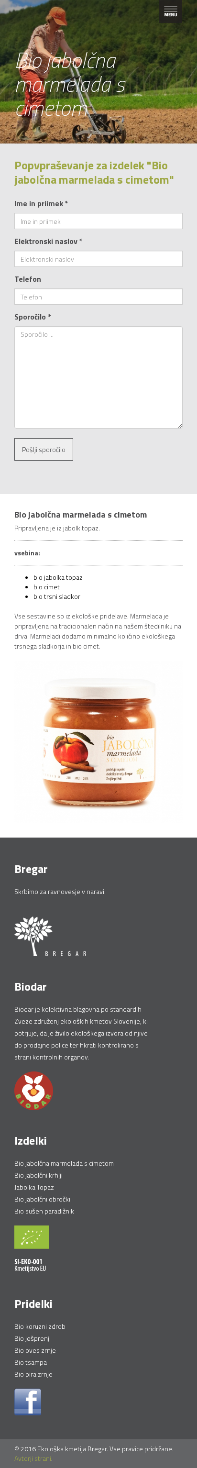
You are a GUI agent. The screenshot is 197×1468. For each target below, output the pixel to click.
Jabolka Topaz (34, 1187)
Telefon (27, 279)
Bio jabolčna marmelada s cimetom (64, 1163)
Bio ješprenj (31, 1338)
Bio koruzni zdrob (40, 1326)
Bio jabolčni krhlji (38, 1175)
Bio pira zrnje (33, 1374)
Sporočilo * (32, 316)
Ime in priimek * (41, 203)
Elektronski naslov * (48, 241)
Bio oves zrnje (35, 1350)
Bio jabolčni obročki (42, 1199)
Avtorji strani (32, 1458)
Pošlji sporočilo (44, 449)
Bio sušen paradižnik (44, 1211)
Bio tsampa (30, 1362)
